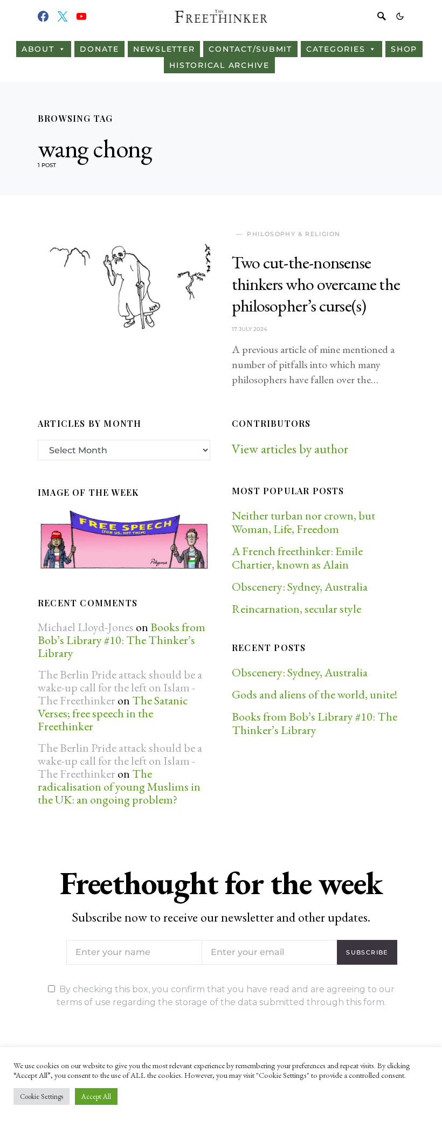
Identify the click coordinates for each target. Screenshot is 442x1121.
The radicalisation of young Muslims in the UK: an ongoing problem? (119, 786)
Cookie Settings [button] (41, 1096)
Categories (335, 49)
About (38, 49)
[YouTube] (81, 16)
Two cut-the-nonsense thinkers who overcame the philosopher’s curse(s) (316, 284)
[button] (400, 16)
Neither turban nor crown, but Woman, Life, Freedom (303, 522)
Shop (404, 49)
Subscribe (367, 952)
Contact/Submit (250, 49)
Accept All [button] (96, 1096)
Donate (99, 49)
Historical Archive (219, 65)
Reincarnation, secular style (296, 609)
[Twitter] (62, 16)
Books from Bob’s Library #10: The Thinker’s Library (121, 640)
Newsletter (164, 49)
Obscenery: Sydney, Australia (300, 586)
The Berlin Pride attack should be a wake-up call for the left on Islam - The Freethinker (120, 687)
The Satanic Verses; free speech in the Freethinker (113, 713)
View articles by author (290, 448)
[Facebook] (43, 16)
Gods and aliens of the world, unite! (315, 694)
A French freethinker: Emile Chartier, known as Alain (297, 557)
